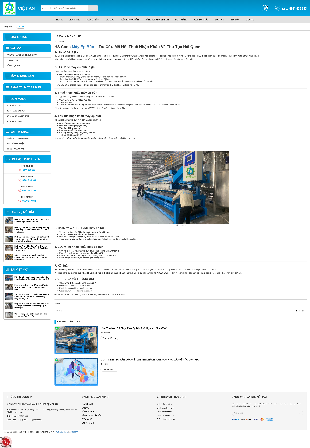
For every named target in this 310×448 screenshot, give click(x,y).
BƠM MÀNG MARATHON (18, 116)
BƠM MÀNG (181, 19)
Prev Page (60, 311)
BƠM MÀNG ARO (14, 121)
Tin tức (235, 19)
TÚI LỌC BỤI (12, 60)
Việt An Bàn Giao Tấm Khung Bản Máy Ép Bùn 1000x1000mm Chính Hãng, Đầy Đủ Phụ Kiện (31, 296)
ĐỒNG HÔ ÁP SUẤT (15, 149)
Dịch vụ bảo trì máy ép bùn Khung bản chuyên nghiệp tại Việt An (31, 220)
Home (59, 19)
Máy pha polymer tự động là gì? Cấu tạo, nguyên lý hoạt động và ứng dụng (31, 287)
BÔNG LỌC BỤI (13, 65)
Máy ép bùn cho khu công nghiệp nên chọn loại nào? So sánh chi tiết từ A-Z (31, 278)
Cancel (4, 446)
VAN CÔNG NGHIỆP (15, 143)
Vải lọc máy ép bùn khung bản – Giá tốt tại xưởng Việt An (30, 315)
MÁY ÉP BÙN (92, 19)
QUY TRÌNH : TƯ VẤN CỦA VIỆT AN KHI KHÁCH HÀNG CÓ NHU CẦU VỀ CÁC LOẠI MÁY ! (151, 359)
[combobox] (46, 8)
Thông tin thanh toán (166, 419)
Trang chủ (7, 27)
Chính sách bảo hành (165, 408)
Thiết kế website (62, 432)
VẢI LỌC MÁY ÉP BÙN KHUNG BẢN (22, 55)
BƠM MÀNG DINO (15, 105)
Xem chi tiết (109, 338)
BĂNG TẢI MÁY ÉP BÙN (157, 19)
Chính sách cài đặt (164, 411)
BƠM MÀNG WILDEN (16, 111)
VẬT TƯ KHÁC (201, 19)
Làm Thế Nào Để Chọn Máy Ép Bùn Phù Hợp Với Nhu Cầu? (134, 328)
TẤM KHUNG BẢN (130, 19)
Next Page (300, 311)
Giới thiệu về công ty (165, 404)
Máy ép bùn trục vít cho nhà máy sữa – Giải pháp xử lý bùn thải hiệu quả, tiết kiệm (31, 305)
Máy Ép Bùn (83, 47)
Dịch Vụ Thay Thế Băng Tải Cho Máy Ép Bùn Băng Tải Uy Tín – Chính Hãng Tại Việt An (31, 248)
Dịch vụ (219, 19)
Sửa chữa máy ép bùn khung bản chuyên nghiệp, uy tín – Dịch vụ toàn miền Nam (30, 257)
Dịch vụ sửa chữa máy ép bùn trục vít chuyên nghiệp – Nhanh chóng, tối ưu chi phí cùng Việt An (31, 239)
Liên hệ (250, 19)
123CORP (74, 432)
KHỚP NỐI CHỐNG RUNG (18, 138)
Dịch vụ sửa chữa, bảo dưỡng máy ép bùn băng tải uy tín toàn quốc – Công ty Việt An (31, 229)
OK (10, 446)
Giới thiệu (74, 19)
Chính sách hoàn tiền (165, 415)
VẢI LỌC (110, 19)
